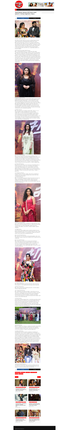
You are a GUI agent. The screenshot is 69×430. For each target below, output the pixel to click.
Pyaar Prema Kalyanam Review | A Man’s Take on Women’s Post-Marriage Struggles (34, 420)
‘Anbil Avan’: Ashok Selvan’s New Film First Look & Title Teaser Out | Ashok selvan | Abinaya (34, 404)
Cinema (25, 9)
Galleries (30, 9)
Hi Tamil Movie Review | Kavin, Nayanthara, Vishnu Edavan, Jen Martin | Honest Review (21, 389)
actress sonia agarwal (33, 372)
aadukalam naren (18, 372)
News (30, 15)
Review (28, 9)
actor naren (23, 372)
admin (16, 15)
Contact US (33, 9)
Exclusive (22, 9)
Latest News (18, 9)
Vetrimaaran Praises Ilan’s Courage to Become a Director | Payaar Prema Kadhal (21, 420)
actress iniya (28, 372)
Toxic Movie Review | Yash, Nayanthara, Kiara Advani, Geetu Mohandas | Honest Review (34, 389)
